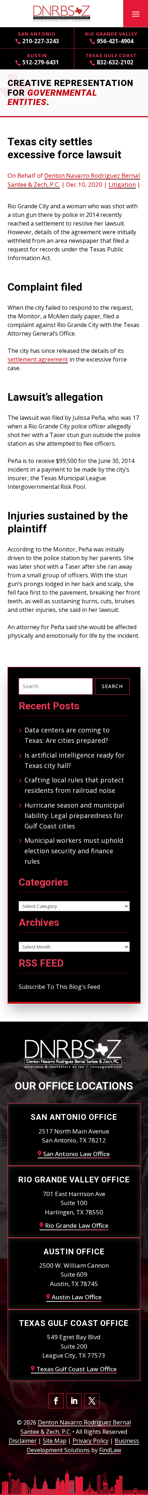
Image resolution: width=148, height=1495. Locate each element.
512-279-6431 (40, 62)
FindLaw (110, 1450)
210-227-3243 (40, 41)
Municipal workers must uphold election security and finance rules (73, 850)
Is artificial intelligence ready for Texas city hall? (74, 760)
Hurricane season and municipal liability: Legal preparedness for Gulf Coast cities (74, 815)
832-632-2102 (115, 62)
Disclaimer (23, 1441)
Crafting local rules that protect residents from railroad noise (74, 785)
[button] (136, 13)
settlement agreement (38, 359)
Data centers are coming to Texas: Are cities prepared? (67, 735)
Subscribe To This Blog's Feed (59, 987)
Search (112, 686)
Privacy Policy (90, 1441)
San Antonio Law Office (76, 1154)
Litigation (122, 184)
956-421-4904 (115, 41)
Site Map (54, 1441)
